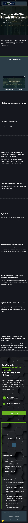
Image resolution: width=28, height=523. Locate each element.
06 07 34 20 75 (11, 397)
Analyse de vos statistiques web (15, 486)
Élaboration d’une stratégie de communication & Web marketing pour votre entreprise (15, 498)
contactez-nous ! (9, 471)
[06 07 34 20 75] (4, 398)
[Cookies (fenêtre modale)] (2, 520)
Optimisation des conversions (14, 502)
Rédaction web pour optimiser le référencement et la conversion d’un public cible (15, 493)
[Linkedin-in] (14, 445)
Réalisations (9, 20)
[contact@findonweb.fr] (4, 404)
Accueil (3, 20)
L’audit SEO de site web (12, 507)
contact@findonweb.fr (13, 403)
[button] (21, 3)
